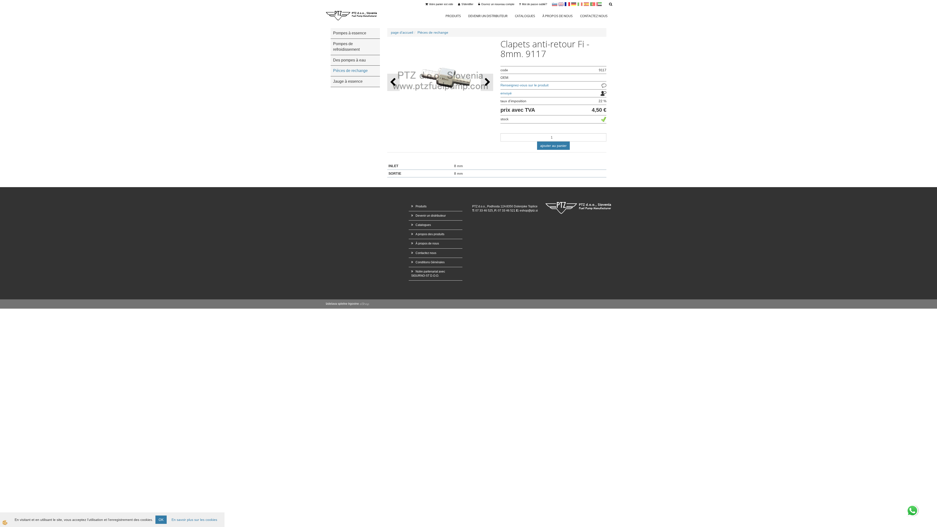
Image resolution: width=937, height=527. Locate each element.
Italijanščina (580, 4)
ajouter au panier (553, 146)
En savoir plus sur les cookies (194, 520)
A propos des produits (430, 234)
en (561, 4)
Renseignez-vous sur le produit (524, 85)
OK (161, 520)
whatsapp (912, 507)
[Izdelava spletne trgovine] (364, 303)
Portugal (592, 4)
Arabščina (599, 4)
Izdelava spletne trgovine (342, 303)
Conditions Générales (430, 262)
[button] (487, 82)
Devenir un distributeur (488, 16)
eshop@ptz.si (529, 210)
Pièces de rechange (433, 32)
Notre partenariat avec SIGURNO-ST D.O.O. (428, 273)
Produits (453, 16)
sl (554, 4)
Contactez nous (594, 16)
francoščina (567, 4)
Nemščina (573, 4)
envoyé (506, 93)
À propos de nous (557, 16)
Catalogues (525, 16)
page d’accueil (402, 32)
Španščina (586, 4)
